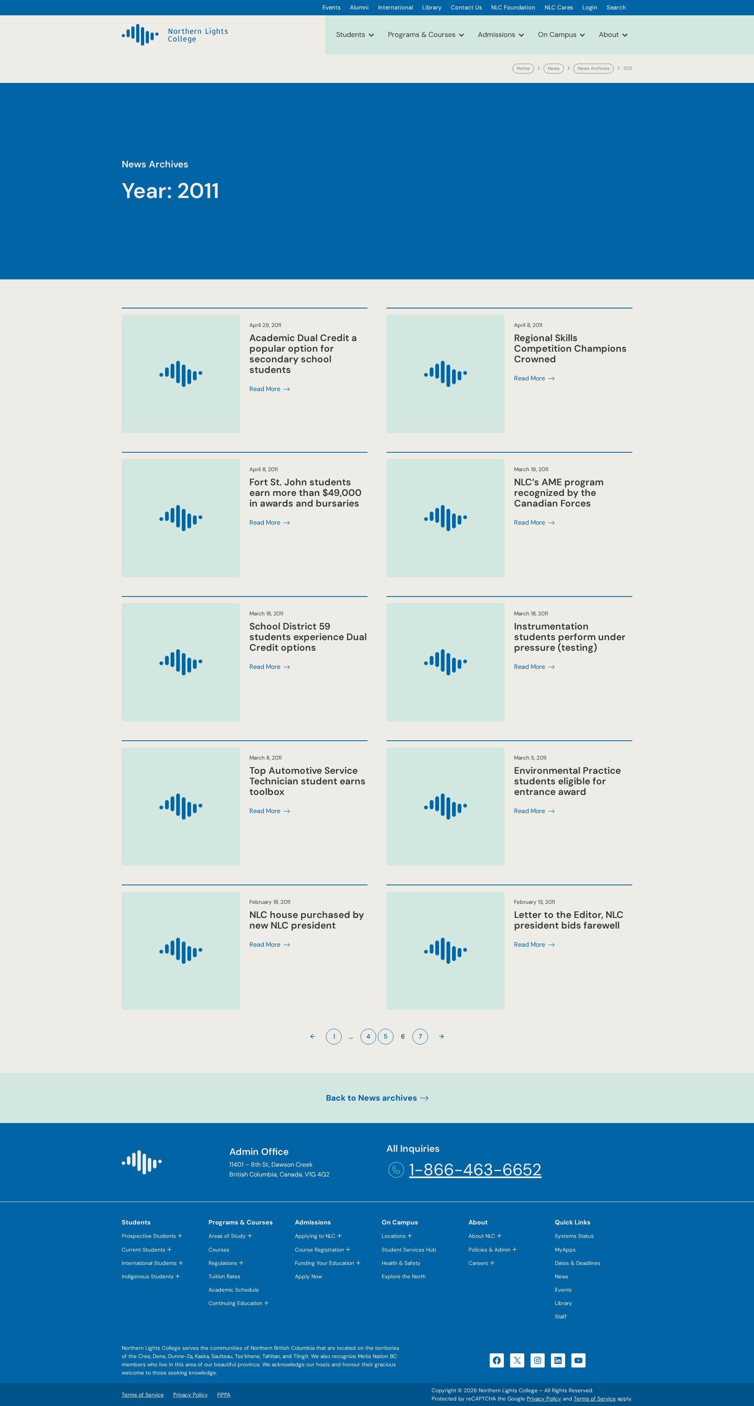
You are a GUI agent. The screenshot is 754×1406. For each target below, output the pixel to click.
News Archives (593, 68)
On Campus (557, 34)
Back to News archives (371, 1097)
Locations (394, 1236)
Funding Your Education (324, 1263)
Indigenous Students (148, 1276)
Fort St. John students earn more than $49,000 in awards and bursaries (305, 492)
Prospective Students (149, 1236)
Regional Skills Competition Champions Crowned (570, 348)
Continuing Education (235, 1303)
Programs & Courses (422, 34)
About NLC (482, 1236)
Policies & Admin (490, 1249)
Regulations (223, 1263)
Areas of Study (227, 1236)
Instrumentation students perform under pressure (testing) (570, 637)
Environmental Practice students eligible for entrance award (567, 781)
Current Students (143, 1249)
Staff (561, 1316)
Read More (264, 389)
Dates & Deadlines (577, 1263)
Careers (478, 1263)
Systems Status (574, 1236)
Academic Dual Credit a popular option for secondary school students (303, 353)
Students (350, 34)
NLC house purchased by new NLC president (306, 920)
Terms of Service (595, 1398)
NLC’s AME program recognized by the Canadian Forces (559, 492)
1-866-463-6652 (475, 1169)
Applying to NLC (315, 1236)
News (554, 68)
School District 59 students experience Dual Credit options (308, 637)
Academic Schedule (234, 1290)
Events (563, 1290)
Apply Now (308, 1276)
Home (523, 68)
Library (563, 1303)
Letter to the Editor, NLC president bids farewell (569, 920)
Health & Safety (401, 1263)
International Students (149, 1263)
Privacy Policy (544, 1398)
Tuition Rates (224, 1276)
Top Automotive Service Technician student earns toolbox (307, 781)
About (609, 34)
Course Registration (319, 1249)
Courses (219, 1249)
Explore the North (404, 1276)
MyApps (565, 1249)
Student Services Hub (409, 1249)
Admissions (496, 34)
